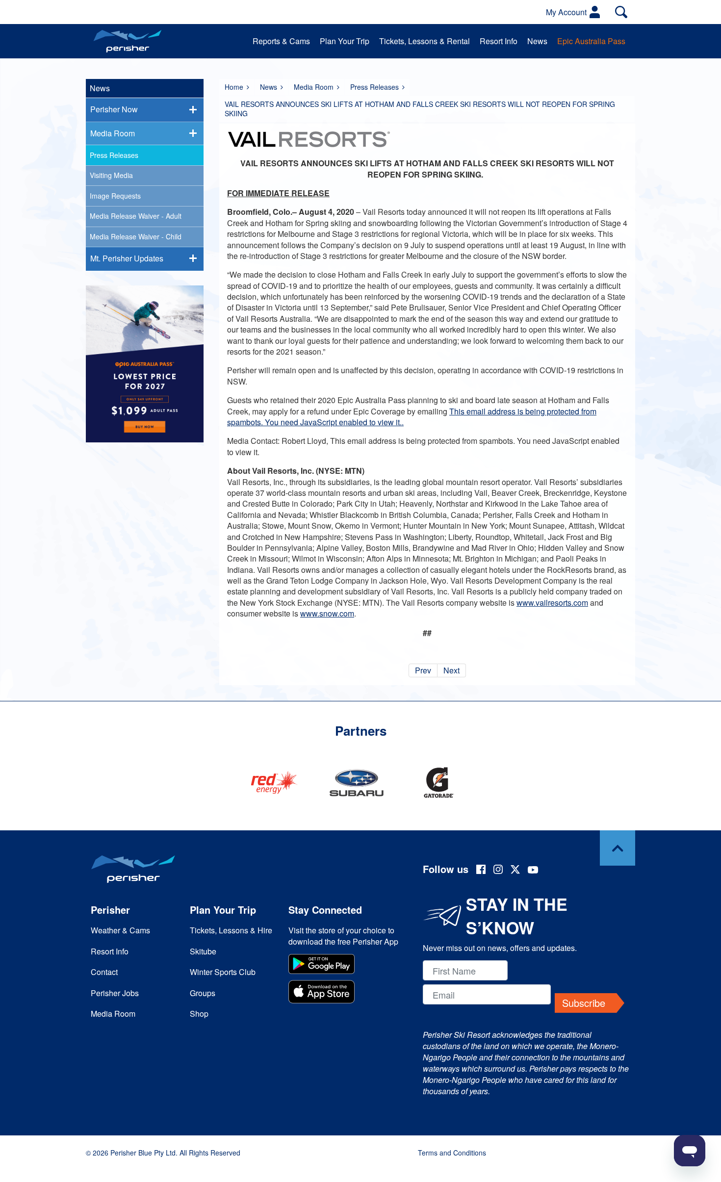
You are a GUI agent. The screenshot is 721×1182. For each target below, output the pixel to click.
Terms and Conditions (452, 1152)
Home (234, 87)
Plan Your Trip (344, 41)
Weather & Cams (120, 930)
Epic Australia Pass (591, 41)
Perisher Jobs (115, 993)
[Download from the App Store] (345, 993)
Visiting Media (111, 175)
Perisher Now (114, 109)
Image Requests (115, 196)
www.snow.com (327, 613)
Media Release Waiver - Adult (135, 216)
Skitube (203, 951)
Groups (202, 993)
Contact (104, 971)
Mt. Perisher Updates (126, 258)
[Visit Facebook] (481, 870)
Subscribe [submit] (583, 1003)
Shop (199, 1013)
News (537, 41)
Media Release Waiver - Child (135, 236)
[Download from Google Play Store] (345, 965)
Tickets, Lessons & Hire (231, 930)
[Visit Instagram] (498, 870)
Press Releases (374, 87)
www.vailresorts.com (552, 602)
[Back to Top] (617, 848)
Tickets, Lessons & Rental (424, 41)
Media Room (314, 87)
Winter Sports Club (223, 971)
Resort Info (498, 41)
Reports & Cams (281, 41)
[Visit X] (515, 870)
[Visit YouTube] (533, 870)
